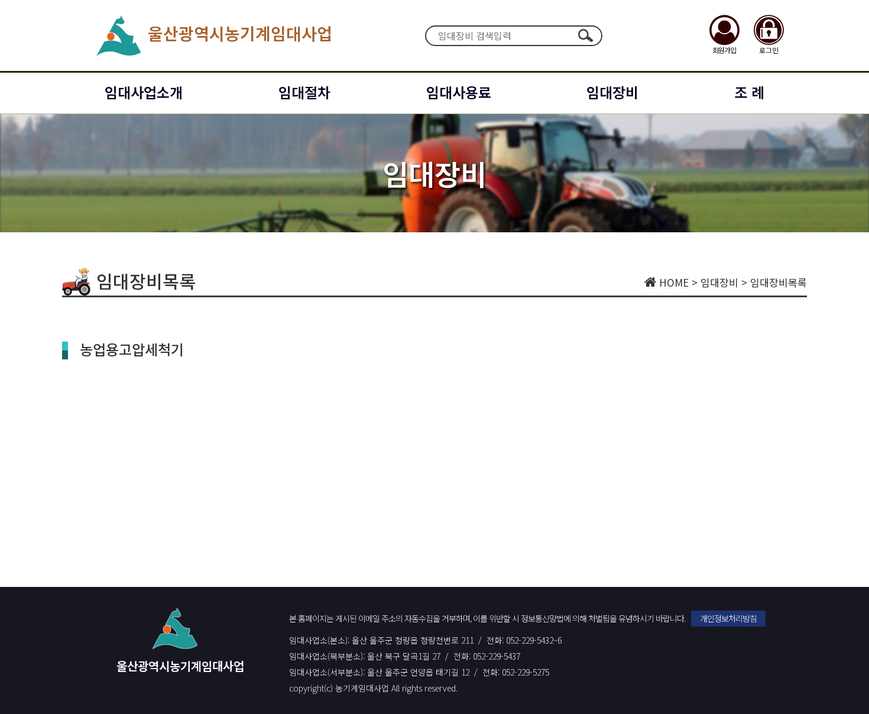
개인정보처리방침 (728, 618)
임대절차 (304, 92)
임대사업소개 (144, 92)
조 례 (749, 92)
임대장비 (612, 92)
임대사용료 (458, 92)
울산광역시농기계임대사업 (240, 33)
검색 (586, 35)
